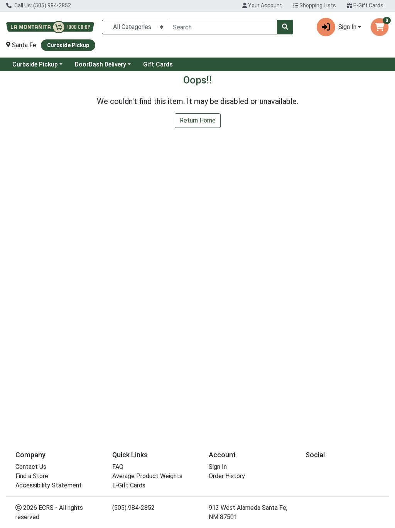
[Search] (285, 27)
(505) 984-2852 (133, 507)
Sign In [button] (347, 27)
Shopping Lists (317, 5)
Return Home (198, 120)
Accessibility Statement (48, 485)
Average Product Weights (147, 476)
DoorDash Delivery (100, 64)
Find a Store (31, 476)
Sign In (218, 466)
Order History (227, 476)
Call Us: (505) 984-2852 (42, 5)
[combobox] (222, 27)
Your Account (264, 5)
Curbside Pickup (35, 64)
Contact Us (30, 466)
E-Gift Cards (367, 5)
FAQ (117, 466)
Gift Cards (158, 64)
